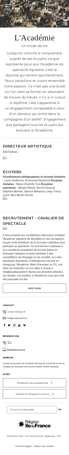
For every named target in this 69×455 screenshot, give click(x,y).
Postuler (34, 288)
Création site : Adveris (43, 446)
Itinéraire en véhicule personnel (32, 383)
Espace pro (50, 436)
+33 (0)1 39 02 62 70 (16, 312)
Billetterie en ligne (16, 349)
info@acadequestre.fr (17, 318)
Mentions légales (23, 446)
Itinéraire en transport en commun (32, 394)
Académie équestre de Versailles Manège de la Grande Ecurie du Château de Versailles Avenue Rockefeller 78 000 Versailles (34, 365)
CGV (59, 436)
